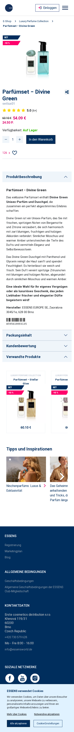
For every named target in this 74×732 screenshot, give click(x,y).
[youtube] (22, 678)
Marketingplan (13, 551)
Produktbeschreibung (24, 177)
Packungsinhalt (19, 335)
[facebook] (10, 678)
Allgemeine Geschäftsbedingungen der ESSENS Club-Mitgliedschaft (34, 589)
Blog (7, 557)
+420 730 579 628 (16, 637)
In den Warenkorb (41, 139)
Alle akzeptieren (18, 723)
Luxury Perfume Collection (34, 21)
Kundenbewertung (21, 346)
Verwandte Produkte (23, 357)
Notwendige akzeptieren (47, 714)
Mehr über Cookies (17, 714)
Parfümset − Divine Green (19, 25)
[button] (63, 400)
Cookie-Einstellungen (48, 723)
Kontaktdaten (17, 605)
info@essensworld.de (18, 649)
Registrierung (13, 545)
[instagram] (35, 678)
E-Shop (7, 21)
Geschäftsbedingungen (19, 581)
